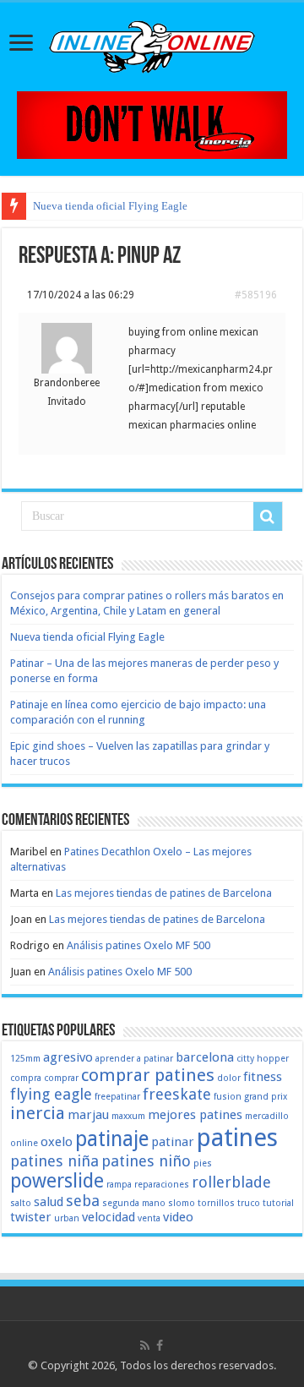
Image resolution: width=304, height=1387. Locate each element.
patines (237, 1137)
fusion (228, 1096)
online (24, 1143)
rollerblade (231, 1182)
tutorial (278, 1203)
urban (66, 1218)
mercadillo (267, 1116)
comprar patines (147, 1075)
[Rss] (144, 1345)
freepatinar (117, 1096)
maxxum (128, 1116)
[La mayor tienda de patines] (152, 123)
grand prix (265, 1096)
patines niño (146, 1161)
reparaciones (161, 1184)
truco (248, 1203)
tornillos (216, 1203)
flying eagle (51, 1094)
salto (20, 1203)
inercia (37, 1113)
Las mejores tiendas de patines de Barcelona (164, 893)
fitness (262, 1076)
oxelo (57, 1141)
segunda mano (134, 1203)
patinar (172, 1141)
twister (31, 1217)
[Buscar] (267, 516)
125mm (25, 1058)
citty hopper (262, 1058)
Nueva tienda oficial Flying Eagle (110, 205)
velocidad (108, 1217)
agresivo (68, 1057)
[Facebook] (160, 1345)
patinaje (112, 1139)
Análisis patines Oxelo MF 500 (138, 945)
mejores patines (195, 1114)
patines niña (54, 1161)
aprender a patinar (134, 1058)
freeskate (177, 1094)
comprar (61, 1078)
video (178, 1217)
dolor (229, 1078)
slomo (181, 1203)
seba (83, 1201)
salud (48, 1202)
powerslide (57, 1181)
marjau (88, 1114)
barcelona (205, 1057)
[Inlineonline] (152, 44)
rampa (119, 1184)
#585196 (256, 295)
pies (202, 1163)
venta (149, 1218)
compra (25, 1078)
